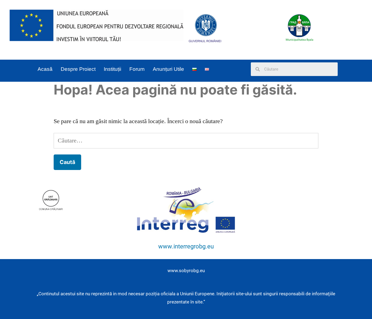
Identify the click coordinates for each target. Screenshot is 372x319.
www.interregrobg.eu (186, 246)
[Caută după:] (186, 140)
